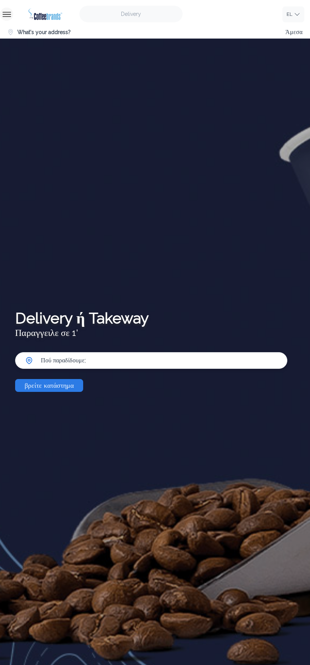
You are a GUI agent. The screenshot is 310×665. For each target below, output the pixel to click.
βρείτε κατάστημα (49, 385)
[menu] (6, 14)
